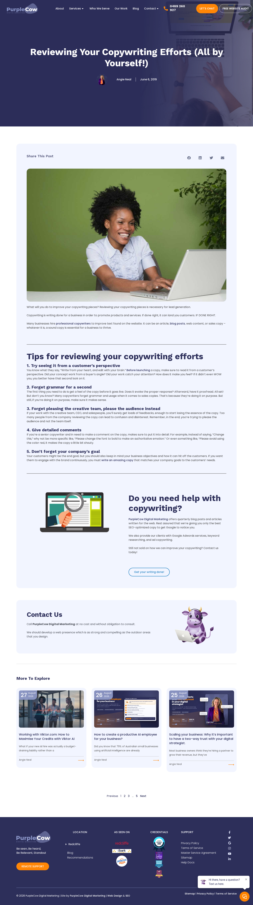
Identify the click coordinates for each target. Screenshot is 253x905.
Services (75, 8)
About (59, 8)
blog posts (177, 324)
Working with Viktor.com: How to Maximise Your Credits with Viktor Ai (47, 736)
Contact (150, 8)
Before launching (138, 370)
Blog (136, 8)
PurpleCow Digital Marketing (148, 519)
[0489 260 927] (166, 8)
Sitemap (190, 893)
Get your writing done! (149, 572)
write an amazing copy (117, 460)
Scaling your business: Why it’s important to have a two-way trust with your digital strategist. (201, 738)
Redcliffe (74, 844)
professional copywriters (73, 324)
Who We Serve (99, 8)
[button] (189, 158)
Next (143, 796)
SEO (127, 895)
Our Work (121, 8)
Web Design (114, 895)
